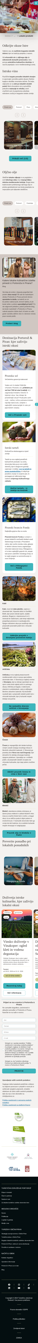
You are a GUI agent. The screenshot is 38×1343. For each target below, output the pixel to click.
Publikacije (5, 1216)
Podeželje (30, 203)
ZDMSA (19, 1338)
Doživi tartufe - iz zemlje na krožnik (19, 489)
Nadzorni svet (6, 1199)
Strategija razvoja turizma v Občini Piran (14, 1233)
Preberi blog (12, 323)
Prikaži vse (7, 107)
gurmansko (18, 912)
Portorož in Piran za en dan (10, 1265)
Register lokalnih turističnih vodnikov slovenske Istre (18, 1240)
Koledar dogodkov (7, 1257)
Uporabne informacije (8, 1261)
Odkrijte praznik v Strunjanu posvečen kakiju (19, 636)
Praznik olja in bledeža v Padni (19, 834)
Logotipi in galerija (7, 1220)
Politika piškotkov (19, 1319)
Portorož (19, 107)
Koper (6, 917)
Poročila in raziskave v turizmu (11, 1247)
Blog (3, 1269)
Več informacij (14, 993)
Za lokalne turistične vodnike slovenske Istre (15, 1202)
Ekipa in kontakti (7, 1192)
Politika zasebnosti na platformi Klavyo (16, 1105)
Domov (8, 36)
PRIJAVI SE (19, 1071)
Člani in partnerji (7, 1196)
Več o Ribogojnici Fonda (19, 567)
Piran (28, 107)
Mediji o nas (5, 1223)
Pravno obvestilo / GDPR (19, 1309)
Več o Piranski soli (17, 415)
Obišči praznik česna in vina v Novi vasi (19, 773)
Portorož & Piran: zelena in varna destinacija (15, 1244)
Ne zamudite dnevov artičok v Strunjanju (19, 707)
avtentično (7, 912)
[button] (36, 3)
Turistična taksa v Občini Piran (11, 1237)
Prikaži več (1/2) (20, 159)
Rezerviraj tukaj (14, 986)
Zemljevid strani (19, 1328)
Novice (4, 1213)
